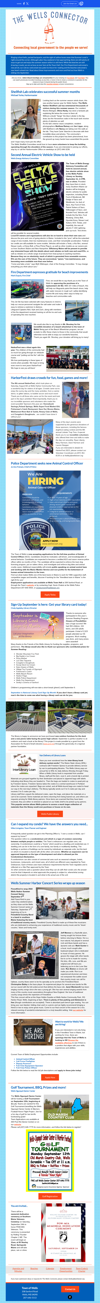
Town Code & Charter (82, 1269)
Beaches (34, 1268)
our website (78, 1010)
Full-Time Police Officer (26, 1068)
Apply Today (50, 594)
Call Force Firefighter (25, 1061)
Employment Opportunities (66, 1269)
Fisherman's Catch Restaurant (24, 409)
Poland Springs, (26, 406)
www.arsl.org (49, 744)
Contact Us (70, 1289)
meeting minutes (52, 84)
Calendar (50, 1268)
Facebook (70, 78)
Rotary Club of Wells (48, 412)
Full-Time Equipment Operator (29, 1066)
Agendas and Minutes (18, 1269)
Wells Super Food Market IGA (47, 406)
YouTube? (81, 78)
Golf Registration (50, 1196)
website (30, 585)
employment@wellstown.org (47, 588)
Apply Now (50, 1077)
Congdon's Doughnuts (25, 414)
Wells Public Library (50, 814)
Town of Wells (30, 1287)
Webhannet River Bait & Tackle (24, 412)
